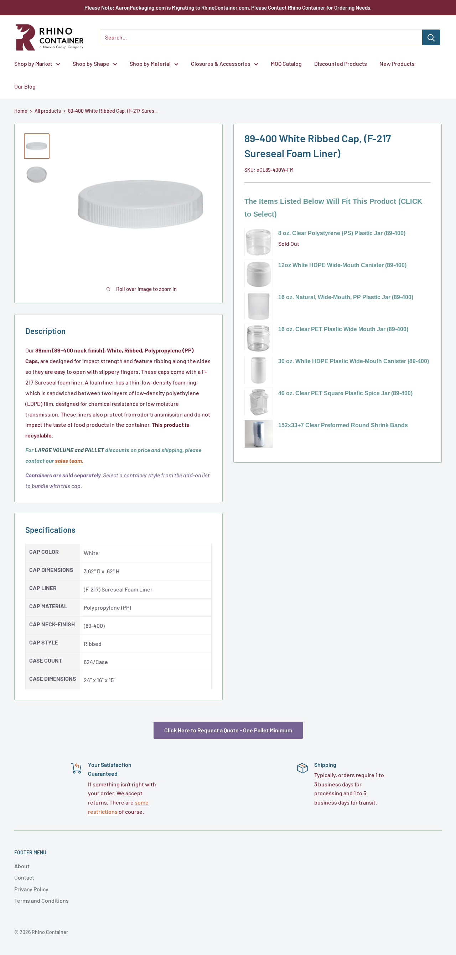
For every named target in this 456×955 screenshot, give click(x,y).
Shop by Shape (91, 63)
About (22, 866)
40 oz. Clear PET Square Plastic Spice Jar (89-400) (345, 393)
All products (48, 111)
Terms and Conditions (41, 900)
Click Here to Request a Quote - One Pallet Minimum (228, 730)
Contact (24, 877)
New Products (397, 63)
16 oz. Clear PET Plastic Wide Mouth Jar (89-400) (343, 329)
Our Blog (25, 86)
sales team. (69, 460)
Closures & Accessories (220, 63)
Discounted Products (340, 63)
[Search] (431, 37)
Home (20, 111)
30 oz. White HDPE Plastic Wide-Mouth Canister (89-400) (353, 361)
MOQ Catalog (286, 63)
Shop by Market (33, 63)
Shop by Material (150, 63)
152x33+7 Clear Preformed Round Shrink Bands (343, 425)
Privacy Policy (31, 889)
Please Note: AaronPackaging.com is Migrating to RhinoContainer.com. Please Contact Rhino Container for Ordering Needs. (228, 7)
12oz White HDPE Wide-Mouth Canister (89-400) (342, 265)
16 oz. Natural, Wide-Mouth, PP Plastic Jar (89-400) (345, 297)
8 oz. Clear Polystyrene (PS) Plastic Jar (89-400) (341, 233)
